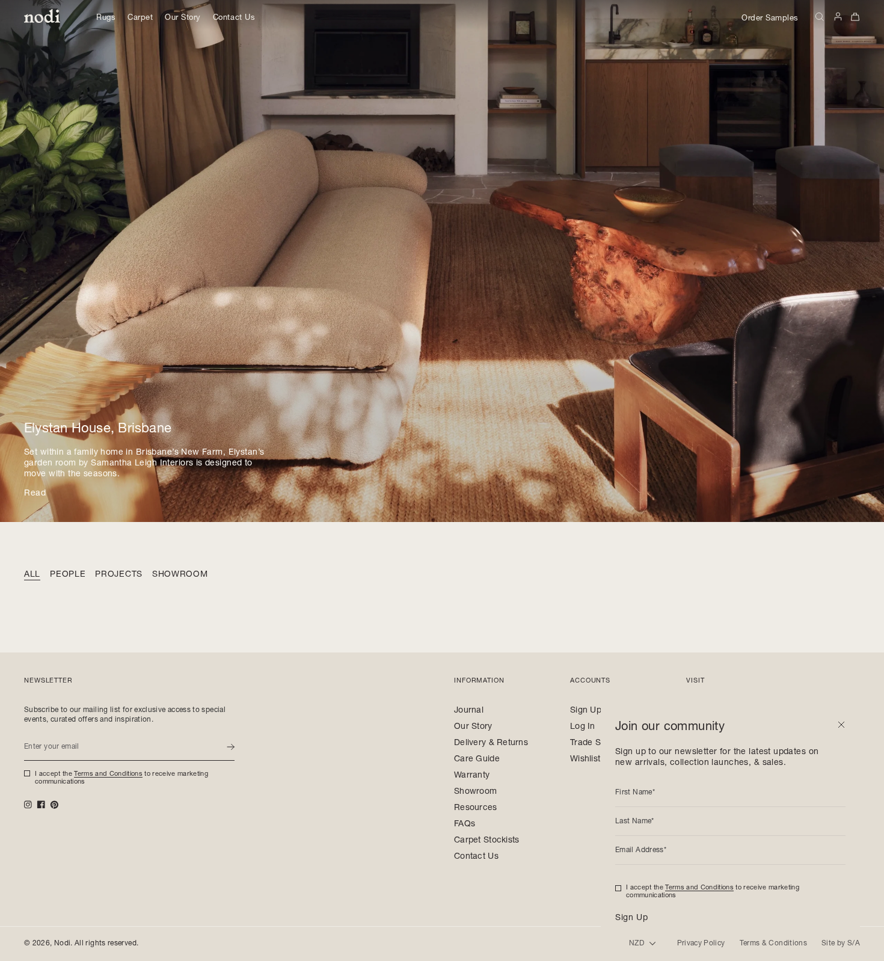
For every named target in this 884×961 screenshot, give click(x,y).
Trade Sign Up (598, 743)
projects (119, 575)
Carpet (140, 18)
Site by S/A (840, 943)
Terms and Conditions (108, 774)
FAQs (464, 824)
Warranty (472, 776)
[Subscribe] (231, 747)
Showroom (475, 792)
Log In (582, 727)
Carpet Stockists (486, 841)
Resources (475, 808)
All (32, 575)
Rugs (105, 18)
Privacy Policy (701, 943)
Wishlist (585, 759)
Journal (468, 711)
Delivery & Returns (491, 743)
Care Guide (477, 759)
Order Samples (770, 19)
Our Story (183, 18)
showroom (180, 575)
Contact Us (234, 18)
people (67, 575)
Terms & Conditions (773, 943)
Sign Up (585, 711)
